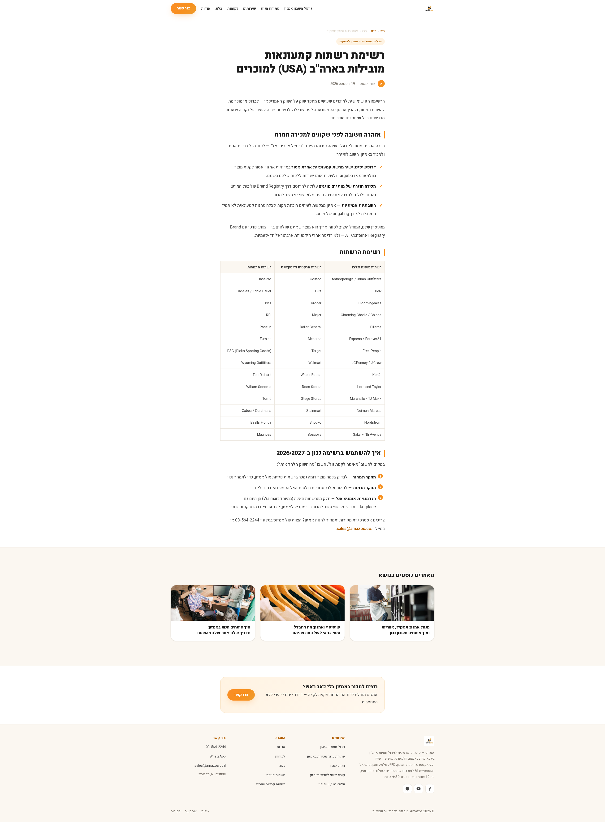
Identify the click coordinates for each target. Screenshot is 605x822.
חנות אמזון (337, 765)
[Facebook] (429, 788)
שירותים (249, 8)
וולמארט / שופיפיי (332, 784)
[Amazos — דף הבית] (429, 8)
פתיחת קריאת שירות (270, 784)
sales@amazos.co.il (355, 528)
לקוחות (232, 8)
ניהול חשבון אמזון (298, 8)
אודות (205, 8)
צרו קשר (240, 695)
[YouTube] (418, 788)
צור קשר (183, 8)
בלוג (218, 8)
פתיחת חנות (270, 8)
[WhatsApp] (407, 788)
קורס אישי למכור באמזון (327, 775)
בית (382, 31)
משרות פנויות (275, 775)
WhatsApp (218, 756)
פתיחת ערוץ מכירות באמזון (326, 756)
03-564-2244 (216, 747)
